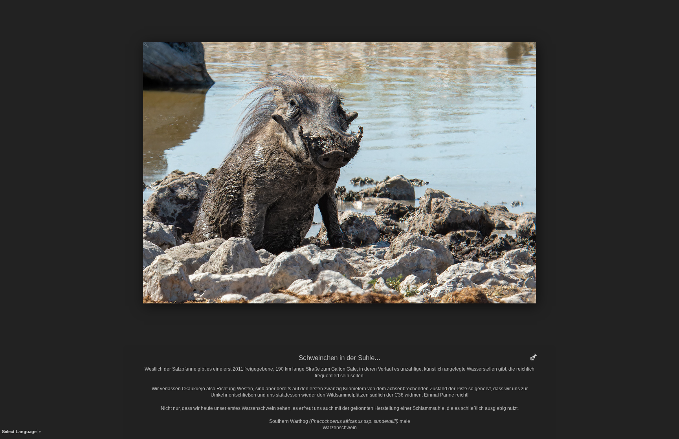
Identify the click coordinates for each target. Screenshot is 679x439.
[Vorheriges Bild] (282, 17)
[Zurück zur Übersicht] (306, 17)
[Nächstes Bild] (396, 17)
